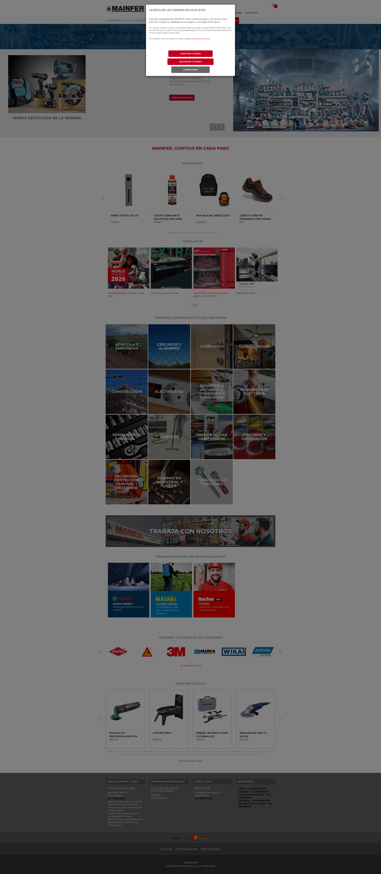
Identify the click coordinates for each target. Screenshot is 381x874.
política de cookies (202, 38)
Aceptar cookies (190, 53)
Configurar (190, 69)
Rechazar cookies (190, 61)
